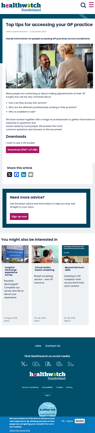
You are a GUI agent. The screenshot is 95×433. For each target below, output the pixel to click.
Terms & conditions (30, 387)
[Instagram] (60, 363)
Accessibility (47, 387)
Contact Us (52, 346)
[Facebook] (49, 363)
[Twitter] (24, 363)
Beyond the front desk (74, 268)
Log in (47, 395)
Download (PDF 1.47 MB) (23, 149)
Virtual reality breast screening (44, 268)
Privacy (69, 387)
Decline (80, 421)
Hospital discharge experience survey (11, 271)
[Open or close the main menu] (91, 5)
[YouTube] (37, 363)
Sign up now (19, 216)
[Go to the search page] (83, 5)
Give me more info (20, 430)
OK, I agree (67, 421)
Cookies (59, 387)
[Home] (21, 7)
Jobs (38, 346)
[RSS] (71, 363)
